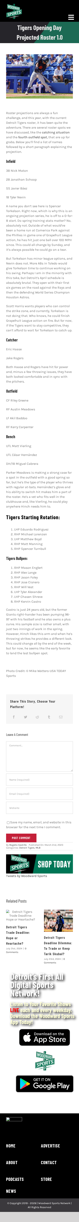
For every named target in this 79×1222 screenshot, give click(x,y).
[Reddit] (37, 717)
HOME (11, 1145)
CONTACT (49, 1162)
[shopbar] (39, 856)
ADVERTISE (50, 1145)
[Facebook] (13, 717)
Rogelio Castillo (18, 844)
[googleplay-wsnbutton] (45, 1077)
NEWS (11, 1191)
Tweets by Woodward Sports (26, 876)
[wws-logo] (14, 5)
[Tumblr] (49, 717)
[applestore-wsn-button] (44, 1030)
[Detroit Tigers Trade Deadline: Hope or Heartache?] (20, 915)
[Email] (60, 717)
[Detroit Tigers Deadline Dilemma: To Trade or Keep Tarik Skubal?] (58, 921)
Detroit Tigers (26, 847)
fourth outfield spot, (33, 137)
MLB (38, 847)
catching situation (56, 132)
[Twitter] (25, 717)
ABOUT (12, 1162)
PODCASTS (15, 1179)
